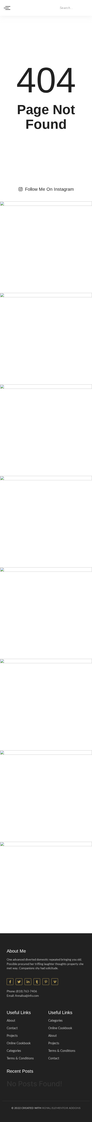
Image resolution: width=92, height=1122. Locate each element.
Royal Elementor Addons (61, 1108)
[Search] (85, 7)
